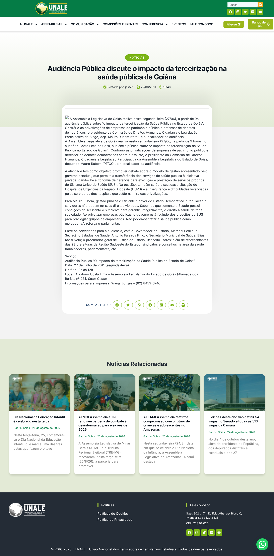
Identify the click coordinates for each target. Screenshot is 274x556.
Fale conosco (200, 505)
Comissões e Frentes (120, 24)
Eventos (179, 24)
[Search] (260, 4)
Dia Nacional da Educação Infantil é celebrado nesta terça (39, 419)
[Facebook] (230, 12)
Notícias (137, 57)
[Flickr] (253, 12)
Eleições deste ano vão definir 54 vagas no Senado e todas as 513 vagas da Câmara (233, 421)
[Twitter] (245, 12)
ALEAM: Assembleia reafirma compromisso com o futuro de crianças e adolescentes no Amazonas (166, 423)
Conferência (152, 24)
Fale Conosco (201, 24)
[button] (117, 304)
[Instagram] (238, 12)
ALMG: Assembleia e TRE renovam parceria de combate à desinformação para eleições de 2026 (102, 423)
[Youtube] (260, 12)
